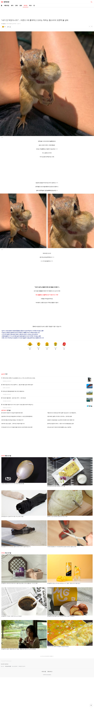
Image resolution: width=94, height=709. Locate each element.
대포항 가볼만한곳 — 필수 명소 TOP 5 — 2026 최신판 (14, 398)
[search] (91, 2)
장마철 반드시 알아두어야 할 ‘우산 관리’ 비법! (12, 516)
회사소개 (2, 666)
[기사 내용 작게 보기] (89, 27)
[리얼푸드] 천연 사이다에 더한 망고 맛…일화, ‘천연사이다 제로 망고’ (63, 583)
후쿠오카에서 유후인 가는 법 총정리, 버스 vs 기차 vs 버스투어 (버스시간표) (19, 378)
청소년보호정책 (14, 666)
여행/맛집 (6, 5)
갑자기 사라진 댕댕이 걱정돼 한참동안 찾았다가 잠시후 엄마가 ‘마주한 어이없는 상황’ (23, 330)
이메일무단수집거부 (21, 666)
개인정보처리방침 (8, 666)
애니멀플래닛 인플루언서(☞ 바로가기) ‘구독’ (47, 294)
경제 (21, 5)
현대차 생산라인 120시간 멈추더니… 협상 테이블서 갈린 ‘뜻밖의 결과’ (18, 384)
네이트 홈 (44, 671)
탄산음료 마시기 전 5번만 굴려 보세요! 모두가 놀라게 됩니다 (16, 546)
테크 (30, 5)
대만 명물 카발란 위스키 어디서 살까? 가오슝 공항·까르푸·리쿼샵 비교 (18, 404)
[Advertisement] (47, 12)
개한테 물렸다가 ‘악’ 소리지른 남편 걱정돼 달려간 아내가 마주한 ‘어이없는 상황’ (21, 336)
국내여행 (4, 394)
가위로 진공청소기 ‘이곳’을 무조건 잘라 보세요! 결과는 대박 (61, 546)
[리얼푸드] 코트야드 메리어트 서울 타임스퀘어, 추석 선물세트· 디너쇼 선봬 (19, 583)
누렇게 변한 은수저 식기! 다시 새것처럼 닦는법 (12, 483)
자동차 (4, 387)
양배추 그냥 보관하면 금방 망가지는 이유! (57, 516)
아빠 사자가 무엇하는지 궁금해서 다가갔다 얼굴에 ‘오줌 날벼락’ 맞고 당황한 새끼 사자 (23, 338)
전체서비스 (49, 671)
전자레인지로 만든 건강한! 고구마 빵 (56, 486)
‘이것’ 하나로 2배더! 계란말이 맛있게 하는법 (58, 646)
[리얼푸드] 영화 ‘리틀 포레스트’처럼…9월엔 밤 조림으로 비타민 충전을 (18, 649)
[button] (91, 705)
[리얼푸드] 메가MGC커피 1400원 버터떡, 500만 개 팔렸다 (61, 616)
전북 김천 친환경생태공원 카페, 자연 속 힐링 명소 (13, 391)
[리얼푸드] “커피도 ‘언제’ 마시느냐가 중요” (11, 616)
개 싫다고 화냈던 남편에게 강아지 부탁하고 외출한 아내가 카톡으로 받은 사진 (21, 332)
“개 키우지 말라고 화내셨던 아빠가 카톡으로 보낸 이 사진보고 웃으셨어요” (20, 334)
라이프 (25, 5)
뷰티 (12, 5)
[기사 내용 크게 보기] (92, 26)
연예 (16, 5)
